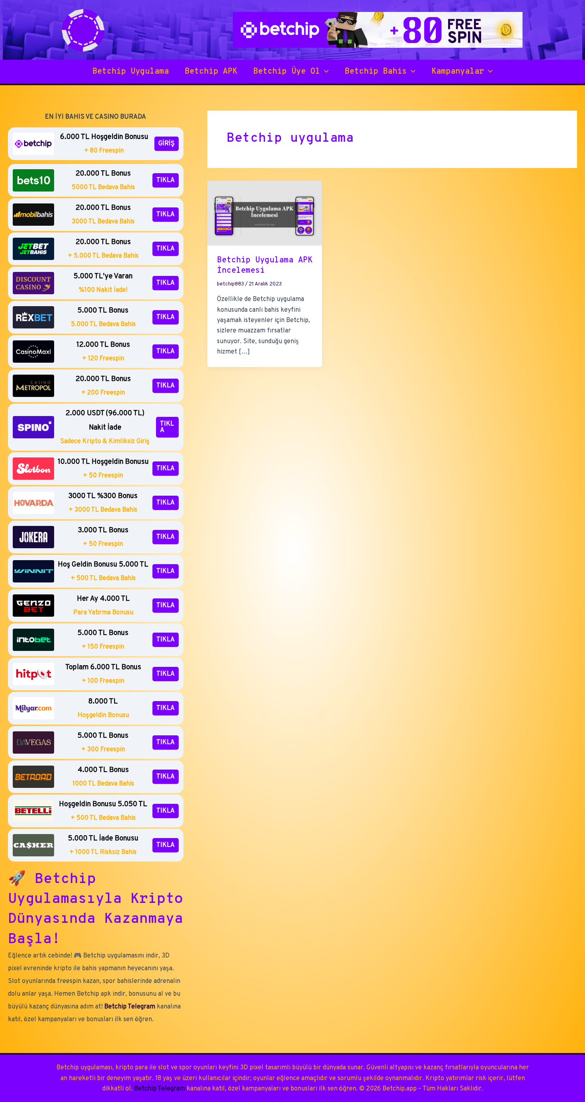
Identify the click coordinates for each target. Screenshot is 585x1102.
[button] (324, 72)
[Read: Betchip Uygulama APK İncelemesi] (264, 213)
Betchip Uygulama (130, 71)
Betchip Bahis (376, 71)
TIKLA (165, 180)
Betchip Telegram (129, 1007)
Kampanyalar (457, 71)
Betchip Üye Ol (286, 71)
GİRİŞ (166, 144)
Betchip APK (211, 71)
